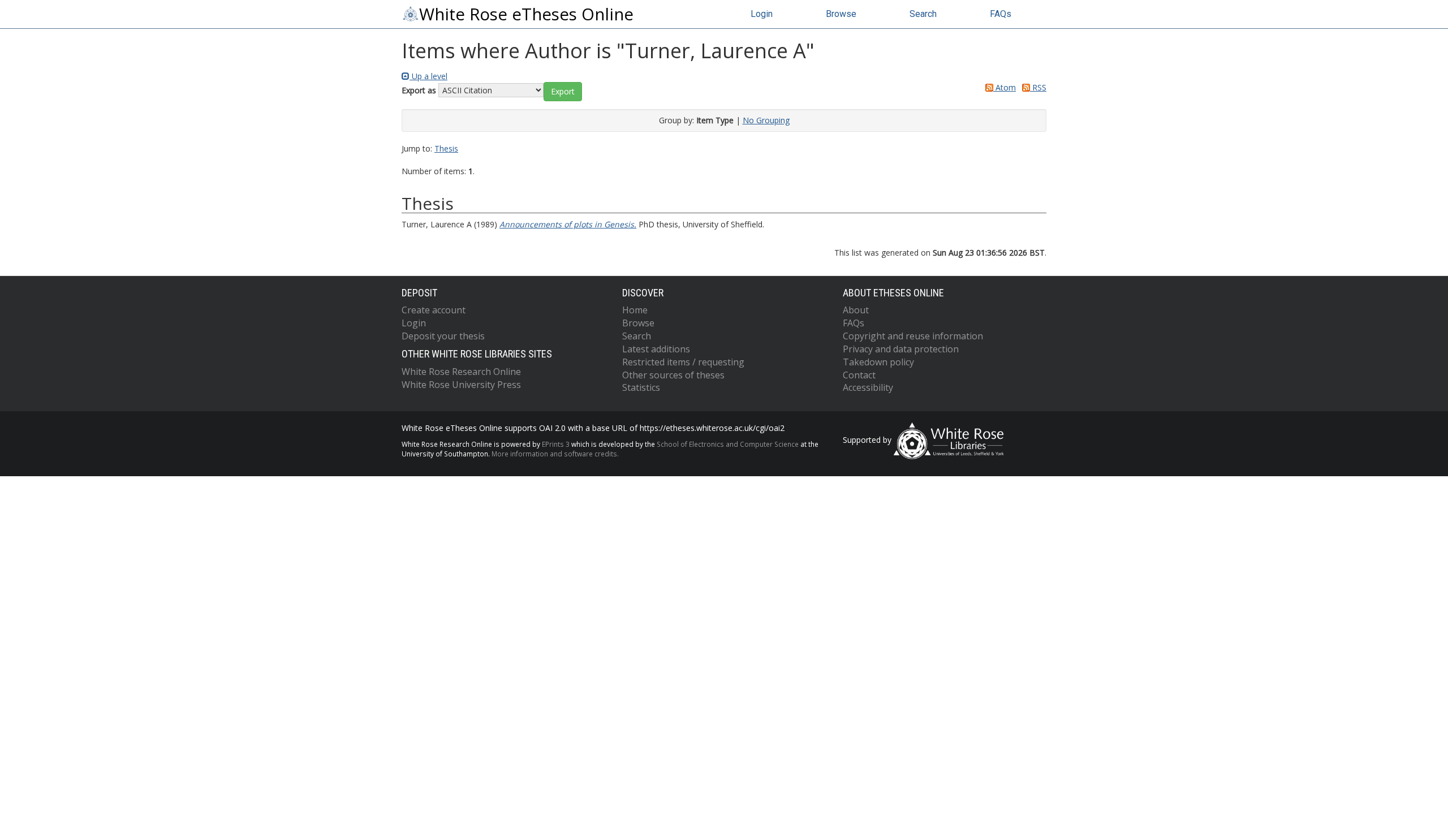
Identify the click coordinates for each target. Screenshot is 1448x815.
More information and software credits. (555, 453)
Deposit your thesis (443, 336)
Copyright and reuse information (913, 336)
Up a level (428, 76)
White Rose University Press (461, 384)
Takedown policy (878, 362)
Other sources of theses (673, 375)
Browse (841, 13)
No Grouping (766, 120)
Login (762, 13)
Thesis (446, 148)
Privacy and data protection (901, 349)
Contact (859, 375)
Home (635, 310)
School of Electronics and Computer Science (728, 444)
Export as (419, 90)
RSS (1038, 87)
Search (923, 13)
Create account (434, 310)
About (856, 310)
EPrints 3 (556, 444)
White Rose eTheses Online (526, 14)
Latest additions (656, 349)
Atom (1004, 87)
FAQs (1000, 13)
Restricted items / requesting (683, 362)
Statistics (641, 387)
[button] (563, 91)
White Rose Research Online (461, 371)
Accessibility (868, 387)
